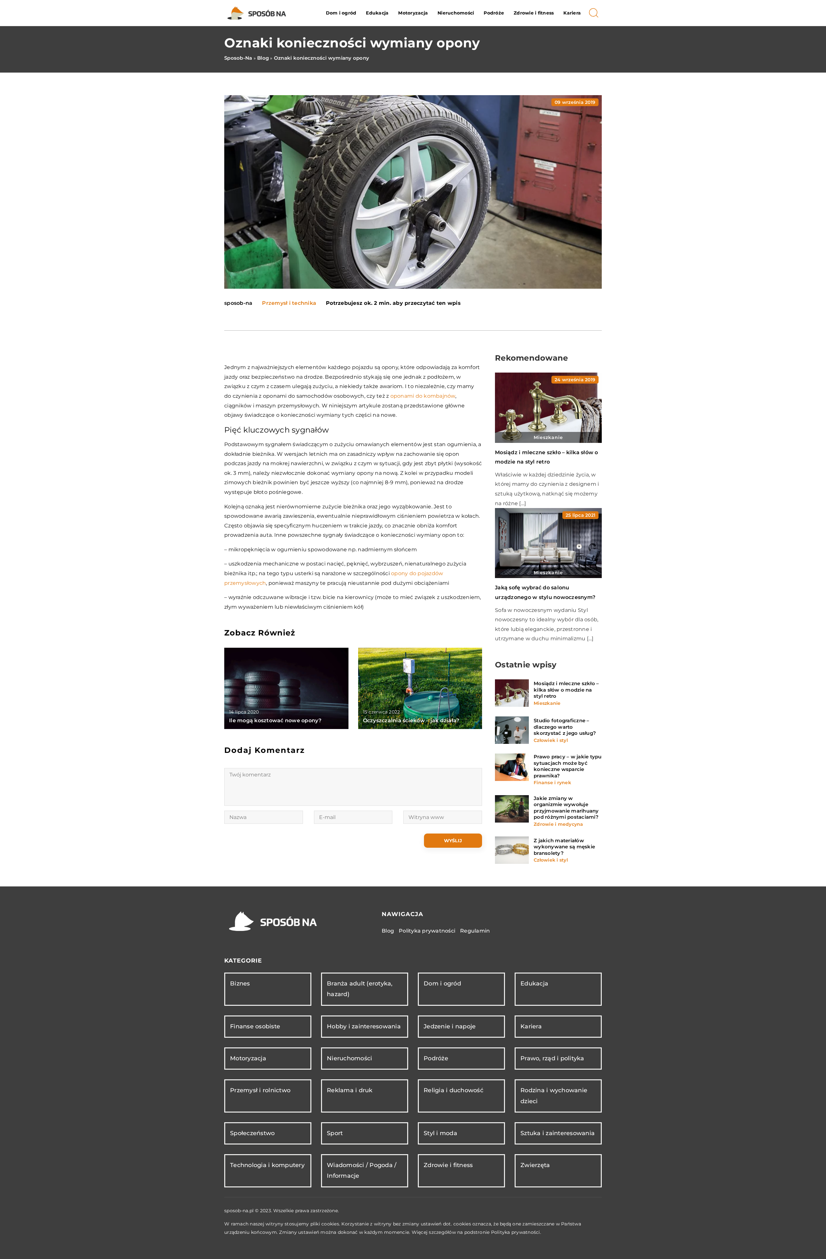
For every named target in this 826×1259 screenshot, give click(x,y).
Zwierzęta (535, 1165)
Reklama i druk (350, 1090)
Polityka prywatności (427, 931)
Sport (335, 1133)
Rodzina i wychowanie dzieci (553, 1095)
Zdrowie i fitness (534, 13)
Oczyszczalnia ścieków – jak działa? (411, 720)
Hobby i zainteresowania (364, 1026)
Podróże (494, 13)
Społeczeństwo (252, 1133)
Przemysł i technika (289, 303)
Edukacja (377, 13)
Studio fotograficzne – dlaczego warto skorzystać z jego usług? (565, 726)
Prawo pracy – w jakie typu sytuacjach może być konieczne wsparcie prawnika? (568, 766)
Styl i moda (440, 1133)
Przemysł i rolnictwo (260, 1090)
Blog (388, 931)
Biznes (240, 983)
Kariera (572, 13)
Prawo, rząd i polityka (552, 1058)
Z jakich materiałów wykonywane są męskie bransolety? (564, 846)
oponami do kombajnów (422, 396)
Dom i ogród (341, 13)
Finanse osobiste (255, 1026)
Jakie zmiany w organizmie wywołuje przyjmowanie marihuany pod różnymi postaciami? (566, 807)
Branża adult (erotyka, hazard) (360, 989)
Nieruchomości (456, 13)
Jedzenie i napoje (450, 1026)
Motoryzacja (413, 13)
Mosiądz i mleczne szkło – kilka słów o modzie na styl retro (566, 689)
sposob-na (238, 303)
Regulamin (475, 931)
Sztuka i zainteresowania (557, 1133)
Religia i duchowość (453, 1090)
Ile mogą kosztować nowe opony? (275, 720)
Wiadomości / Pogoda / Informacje (361, 1170)
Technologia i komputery (267, 1165)
